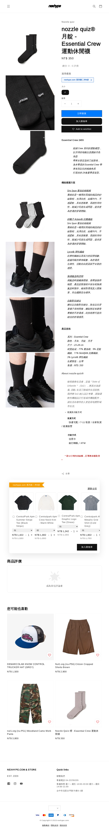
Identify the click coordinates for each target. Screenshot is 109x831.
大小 (63, 86)
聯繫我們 (61, 776)
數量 (63, 98)
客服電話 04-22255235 (68, 780)
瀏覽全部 (92, 488)
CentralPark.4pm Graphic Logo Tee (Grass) (70, 519)
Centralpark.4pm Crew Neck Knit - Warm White (48, 519)
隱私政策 (54, 825)
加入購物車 (81, 121)
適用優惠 (66, 73)
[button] (8, 6)
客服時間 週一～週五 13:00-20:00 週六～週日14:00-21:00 (78, 785)
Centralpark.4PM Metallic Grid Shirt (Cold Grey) (93, 521)
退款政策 (63, 825)
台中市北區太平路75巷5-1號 (70, 791)
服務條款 (45, 825)
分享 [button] (68, 473)
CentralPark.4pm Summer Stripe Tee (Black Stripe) (25, 521)
